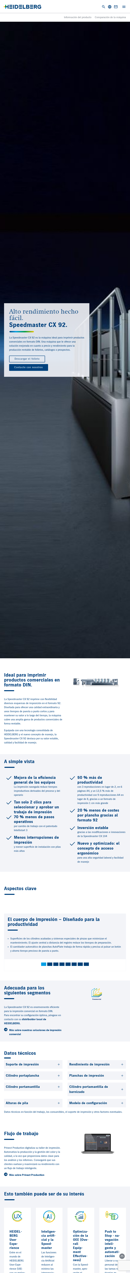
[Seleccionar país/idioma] (110, 7)
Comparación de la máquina (110, 17)
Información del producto (77, 17)
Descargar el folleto (27, 359)
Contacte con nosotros (28, 367)
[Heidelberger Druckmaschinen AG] (22, 7)
